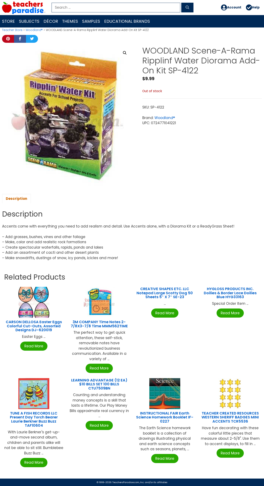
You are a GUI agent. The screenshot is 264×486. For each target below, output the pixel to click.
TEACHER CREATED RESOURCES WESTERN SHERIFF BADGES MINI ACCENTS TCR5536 (230, 417)
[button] (124, 53)
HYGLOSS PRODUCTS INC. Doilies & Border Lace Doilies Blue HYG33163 (230, 293)
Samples (91, 21)
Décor (51, 21)
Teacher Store (12, 30)
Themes (70, 21)
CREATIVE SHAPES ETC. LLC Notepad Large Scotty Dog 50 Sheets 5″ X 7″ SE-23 (165, 293)
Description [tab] (16, 198)
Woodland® (34, 30)
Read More (33, 346)
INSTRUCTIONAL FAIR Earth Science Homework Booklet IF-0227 (164, 417)
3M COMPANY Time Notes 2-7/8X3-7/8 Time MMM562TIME (99, 324)
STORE (8, 21)
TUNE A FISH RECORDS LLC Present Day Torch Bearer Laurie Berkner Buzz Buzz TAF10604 (34, 419)
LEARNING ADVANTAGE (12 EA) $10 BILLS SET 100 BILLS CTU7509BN (99, 384)
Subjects (29, 21)
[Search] (187, 8)
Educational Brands (127, 21)
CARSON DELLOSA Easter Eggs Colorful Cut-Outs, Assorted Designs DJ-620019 (34, 326)
